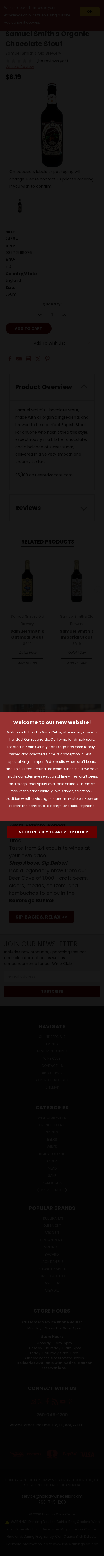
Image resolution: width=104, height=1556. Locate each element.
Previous (9, 1550)
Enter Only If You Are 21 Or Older (52, 832)
